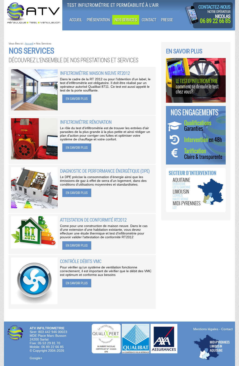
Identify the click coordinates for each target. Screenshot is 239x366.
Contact (227, 329)
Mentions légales (205, 329)
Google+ (36, 358)
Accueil (29, 43)
